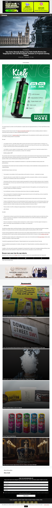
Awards (19, 499)
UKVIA (12, 260)
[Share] (10, 258)
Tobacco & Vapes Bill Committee (23, 130)
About (26, 499)
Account (30, 499)
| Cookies (37, 499)
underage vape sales (44, 234)
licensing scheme (16, 135)
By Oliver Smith (20, 57)
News (16, 255)
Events (11, 499)
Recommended (7, 260)
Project (23, 499)
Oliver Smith (7, 473)
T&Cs (41, 499)
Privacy (33, 499)
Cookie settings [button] (46, 504)
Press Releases (26, 49)
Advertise (15, 499)
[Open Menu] (50, 15)
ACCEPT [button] (26, 506)
